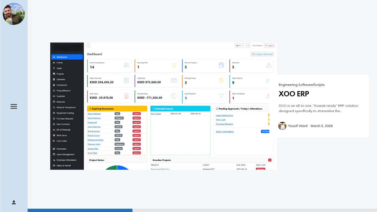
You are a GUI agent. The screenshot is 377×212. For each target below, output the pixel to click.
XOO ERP (294, 94)
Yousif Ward (297, 126)
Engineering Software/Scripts (302, 85)
